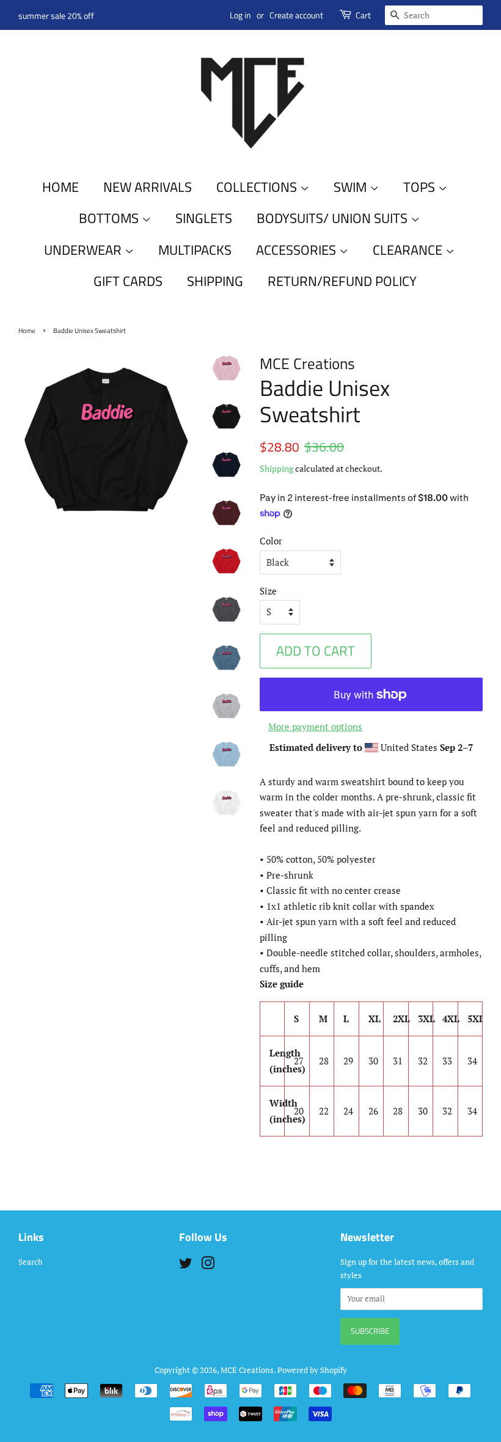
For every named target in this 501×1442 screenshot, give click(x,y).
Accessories (297, 250)
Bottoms (110, 218)
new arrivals (147, 187)
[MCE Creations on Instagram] (207, 1266)
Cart (363, 15)
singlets (203, 218)
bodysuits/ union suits (334, 218)
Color (271, 541)
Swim (352, 187)
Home (60, 187)
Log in (240, 15)
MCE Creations (247, 1370)
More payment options (315, 726)
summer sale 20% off (56, 15)
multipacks (195, 250)
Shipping (276, 468)
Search (30, 1262)
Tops (420, 187)
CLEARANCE (409, 250)
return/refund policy (342, 281)
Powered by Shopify (312, 1370)
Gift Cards (128, 281)
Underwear (84, 250)
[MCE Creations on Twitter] (185, 1266)
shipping (215, 281)
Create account (296, 15)
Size (268, 591)
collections (258, 187)
